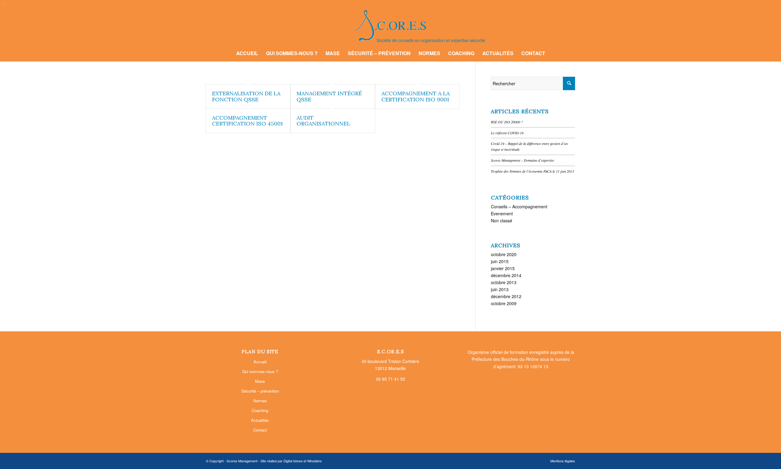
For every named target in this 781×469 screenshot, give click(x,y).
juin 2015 (500, 261)
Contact (260, 430)
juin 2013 (500, 289)
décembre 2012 (506, 296)
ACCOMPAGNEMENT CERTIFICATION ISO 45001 (247, 120)
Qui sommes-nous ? (260, 371)
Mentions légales (562, 460)
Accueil (260, 362)
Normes (260, 401)
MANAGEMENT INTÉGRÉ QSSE (329, 96)
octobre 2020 (503, 254)
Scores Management (242, 460)
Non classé (501, 220)
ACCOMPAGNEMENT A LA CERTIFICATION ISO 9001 (415, 96)
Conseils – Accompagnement (519, 206)
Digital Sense (293, 460)
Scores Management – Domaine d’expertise (522, 160)
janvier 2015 (503, 268)
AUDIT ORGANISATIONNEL (323, 120)
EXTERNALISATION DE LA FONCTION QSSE (246, 96)
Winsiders (314, 460)
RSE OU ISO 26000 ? (507, 121)
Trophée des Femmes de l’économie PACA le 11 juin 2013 (532, 171)
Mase (260, 381)
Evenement (502, 213)
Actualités (260, 420)
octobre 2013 (503, 282)
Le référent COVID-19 (507, 132)
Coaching (260, 410)
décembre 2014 (506, 275)
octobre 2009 (503, 303)
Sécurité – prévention (260, 391)
